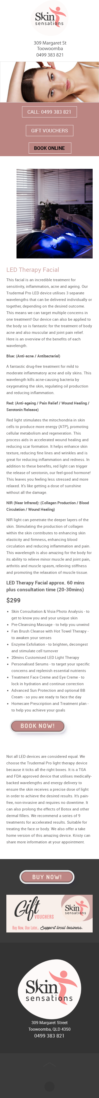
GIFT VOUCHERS (49, 130)
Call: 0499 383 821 (49, 112)
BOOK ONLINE (50, 148)
